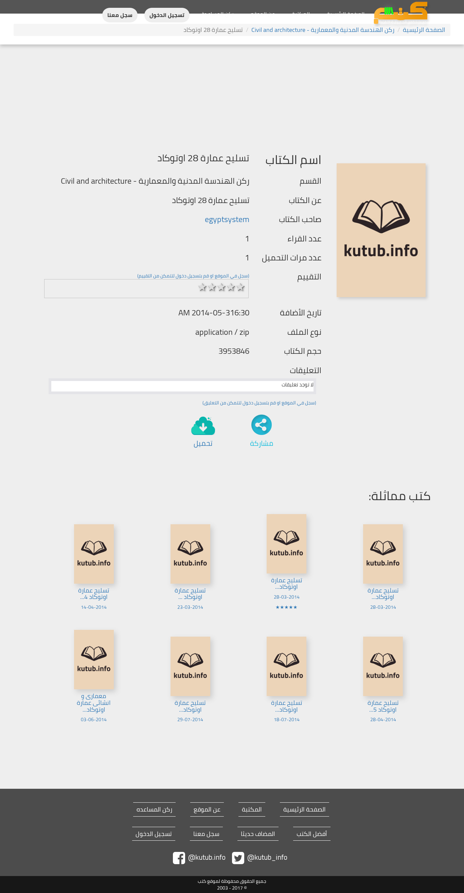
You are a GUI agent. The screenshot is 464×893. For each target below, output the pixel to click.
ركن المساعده (154, 809)
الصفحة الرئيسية (345, 14)
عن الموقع (263, 14)
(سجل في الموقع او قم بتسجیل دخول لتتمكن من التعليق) (259, 402)
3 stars (221, 287)
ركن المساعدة (217, 14)
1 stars (202, 287)
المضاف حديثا (258, 834)
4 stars (231, 287)
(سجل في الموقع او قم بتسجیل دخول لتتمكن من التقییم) (193, 275)
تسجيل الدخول (166, 15)
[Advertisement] (232, 95)
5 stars (240, 287)
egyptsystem (227, 219)
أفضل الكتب (312, 834)
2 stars (212, 287)
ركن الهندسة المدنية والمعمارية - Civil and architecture (322, 29)
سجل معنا (119, 15)
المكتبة (301, 14)
